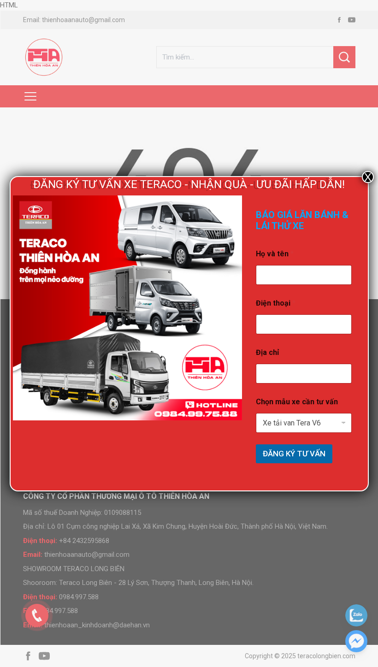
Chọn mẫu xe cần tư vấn (297, 401)
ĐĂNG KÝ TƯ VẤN (294, 453)
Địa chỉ (267, 352)
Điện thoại (275, 303)
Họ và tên (275, 253)
